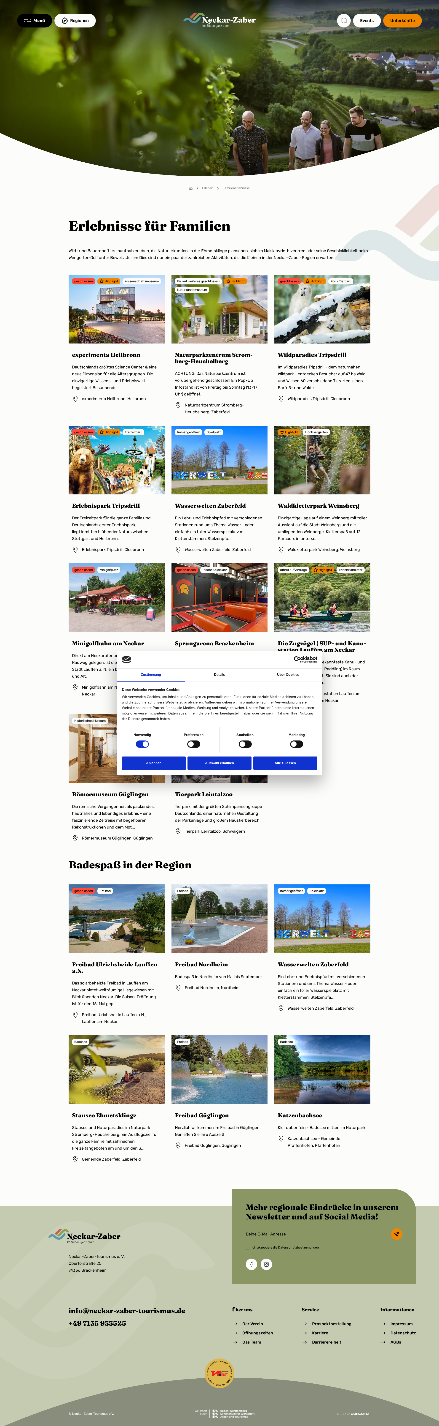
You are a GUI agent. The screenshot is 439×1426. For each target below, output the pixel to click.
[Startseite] (191, 188)
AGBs (396, 1342)
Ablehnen (153, 763)
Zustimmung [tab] (151, 675)
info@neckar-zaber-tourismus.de (127, 1311)
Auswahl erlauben (219, 763)
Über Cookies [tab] (288, 675)
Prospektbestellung (331, 1323)
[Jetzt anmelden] (396, 1234)
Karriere (320, 1333)
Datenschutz (403, 1333)
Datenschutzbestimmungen (298, 1247)
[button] (34, 20)
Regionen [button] (79, 20)
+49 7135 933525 (97, 1323)
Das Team (251, 1342)
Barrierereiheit (326, 1342)
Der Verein (252, 1323)
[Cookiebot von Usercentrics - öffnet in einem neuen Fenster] (297, 659)
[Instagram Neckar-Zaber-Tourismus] (266, 1264)
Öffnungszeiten (257, 1333)
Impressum (402, 1323)
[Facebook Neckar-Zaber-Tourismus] (251, 1264)
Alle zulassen (285, 763)
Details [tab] (219, 675)
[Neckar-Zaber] (219, 20)
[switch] (193, 744)
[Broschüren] (344, 20)
